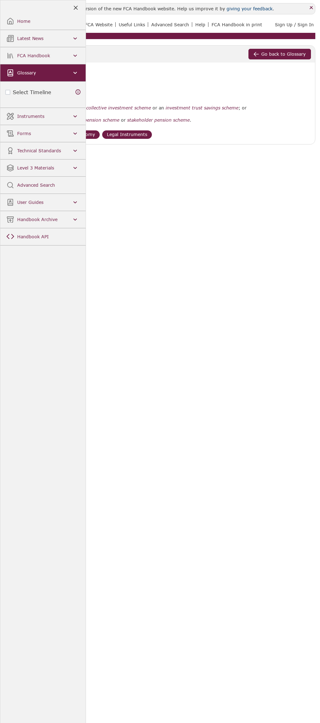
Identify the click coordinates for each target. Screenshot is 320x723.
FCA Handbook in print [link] (237, 24)
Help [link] (200, 24)
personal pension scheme (91, 120)
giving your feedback (249, 8)
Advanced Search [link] (170, 24)
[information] (78, 92)
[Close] (311, 8)
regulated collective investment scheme (107, 108)
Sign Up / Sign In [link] (294, 24)
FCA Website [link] (98, 24)
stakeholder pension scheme (158, 120)
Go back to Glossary (283, 54)
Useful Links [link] (132, 24)
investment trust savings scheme (202, 108)
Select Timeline (32, 92)
